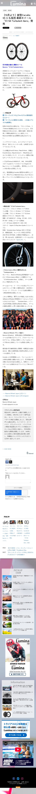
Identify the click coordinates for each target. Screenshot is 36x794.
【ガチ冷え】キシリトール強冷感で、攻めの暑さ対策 (23, 623)
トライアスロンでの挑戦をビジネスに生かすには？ (23, 590)
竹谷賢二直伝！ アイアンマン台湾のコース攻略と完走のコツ (23, 583)
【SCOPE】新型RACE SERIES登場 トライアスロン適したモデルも (23, 693)
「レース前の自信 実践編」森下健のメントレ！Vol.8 (23, 610)
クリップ (18, 27)
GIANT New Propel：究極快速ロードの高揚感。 (23, 576)
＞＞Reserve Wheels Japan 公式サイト (14, 393)
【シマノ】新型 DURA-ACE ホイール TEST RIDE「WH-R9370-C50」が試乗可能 (23, 700)
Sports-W (20, 239)
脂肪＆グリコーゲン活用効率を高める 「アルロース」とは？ (22, 596)
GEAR (5, 449)
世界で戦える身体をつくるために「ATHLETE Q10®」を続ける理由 (21, 616)
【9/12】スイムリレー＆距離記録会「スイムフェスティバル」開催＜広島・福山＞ (23, 707)
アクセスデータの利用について (18, 783)
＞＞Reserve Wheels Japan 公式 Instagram (16, 396)
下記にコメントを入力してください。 (15, 473)
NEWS (9, 449)
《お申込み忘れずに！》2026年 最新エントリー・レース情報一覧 (23, 630)
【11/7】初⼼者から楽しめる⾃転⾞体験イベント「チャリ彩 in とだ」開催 (23, 686)
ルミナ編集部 (16, 35)
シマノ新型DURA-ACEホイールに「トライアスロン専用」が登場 (23, 713)
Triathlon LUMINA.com (13, 782)
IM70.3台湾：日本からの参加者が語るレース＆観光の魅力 (23, 603)
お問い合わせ (25, 782)
